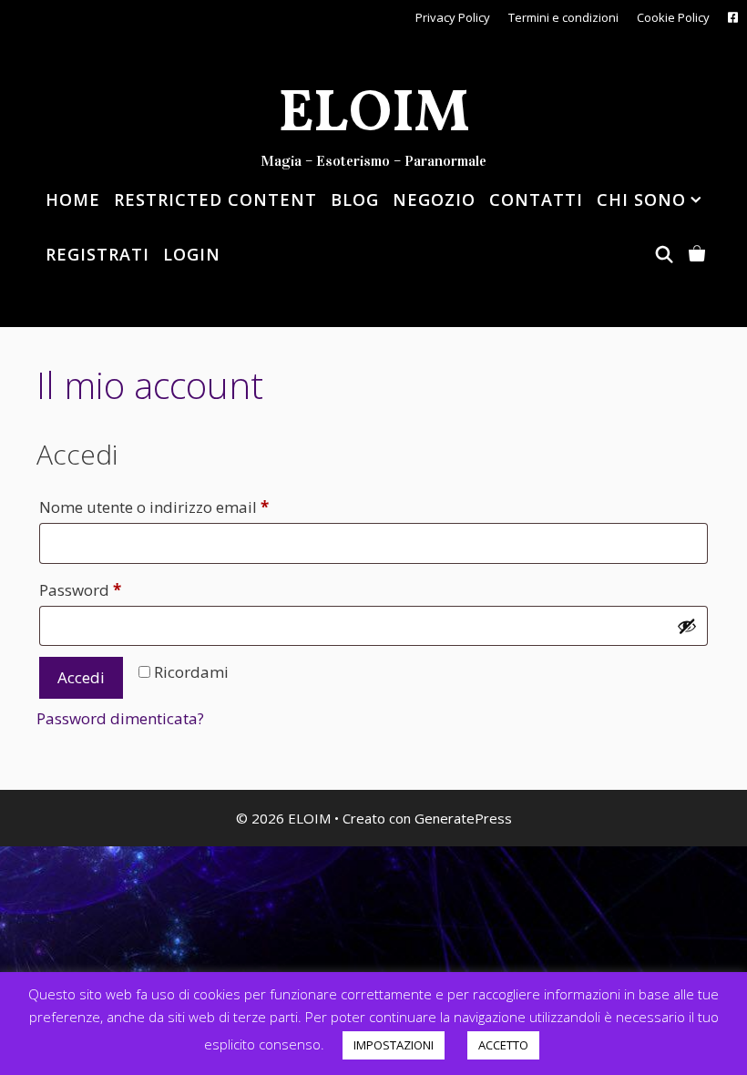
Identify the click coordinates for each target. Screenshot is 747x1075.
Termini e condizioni (563, 17)
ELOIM (374, 116)
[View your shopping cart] (695, 254)
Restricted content (215, 199)
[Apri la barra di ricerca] (662, 254)
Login (191, 254)
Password (112, 589)
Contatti (536, 199)
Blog (355, 199)
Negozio (434, 199)
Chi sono (641, 199)
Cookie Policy (673, 17)
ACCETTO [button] (503, 1045)
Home (73, 199)
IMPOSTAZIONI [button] (393, 1045)
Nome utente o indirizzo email (186, 506)
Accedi (81, 677)
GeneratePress (463, 818)
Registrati (97, 254)
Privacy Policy (452, 17)
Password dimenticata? (120, 718)
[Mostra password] (687, 626)
